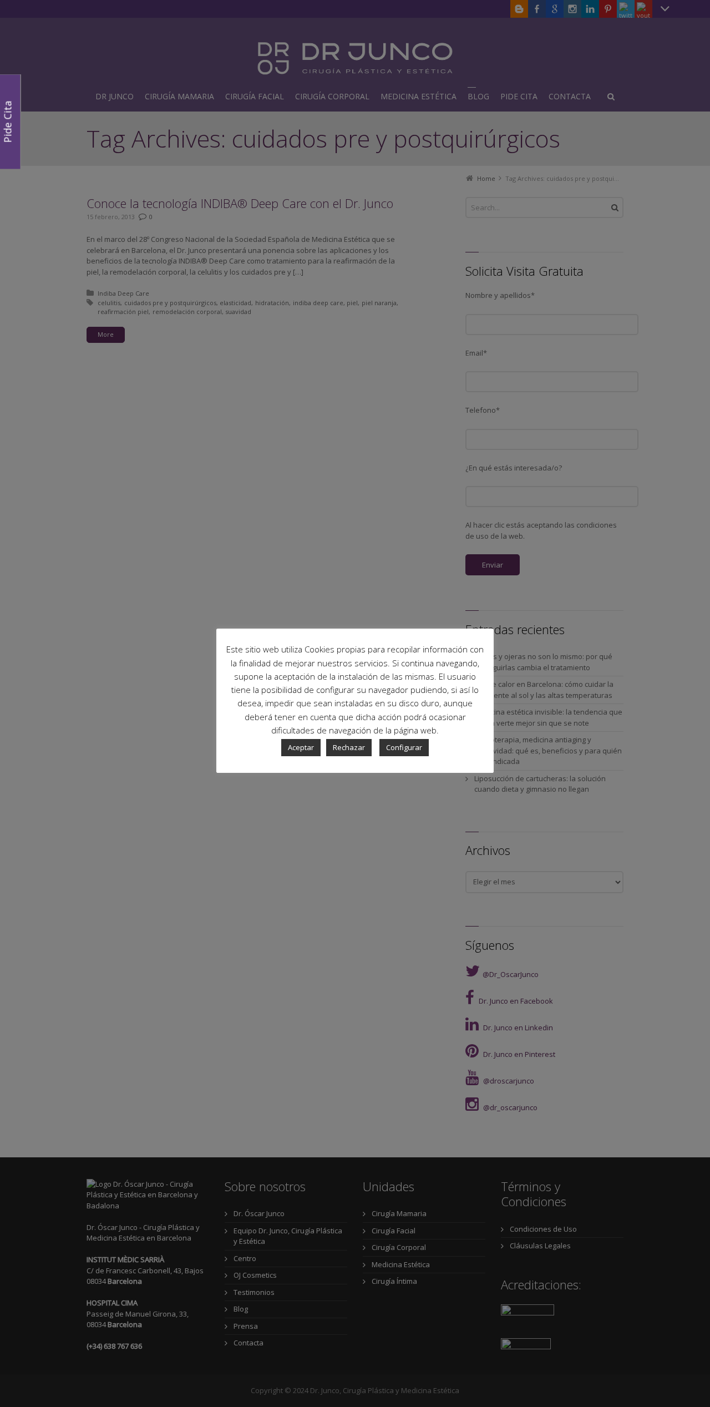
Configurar (404, 747)
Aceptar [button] (301, 747)
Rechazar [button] (349, 747)
